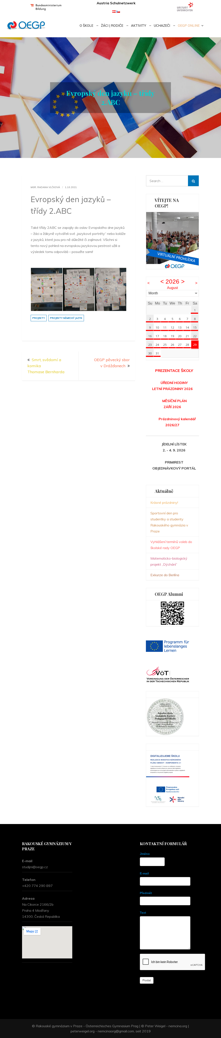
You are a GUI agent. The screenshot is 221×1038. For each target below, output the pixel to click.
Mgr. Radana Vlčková (45, 187)
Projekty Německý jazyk (66, 318)
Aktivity (138, 25)
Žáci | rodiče (112, 25)
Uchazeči (162, 25)
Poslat (146, 980)
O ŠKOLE (86, 25)
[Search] (193, 180)
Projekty (38, 318)
